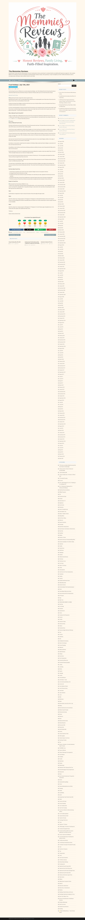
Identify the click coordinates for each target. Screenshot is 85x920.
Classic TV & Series (62, 565)
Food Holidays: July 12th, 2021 (15, 234)
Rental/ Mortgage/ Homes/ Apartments (66, 769)
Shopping (61, 788)
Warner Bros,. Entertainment (64, 887)
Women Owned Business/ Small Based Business (66, 899)
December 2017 (62, 365)
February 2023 (62, 232)
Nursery (60, 731)
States (60, 799)
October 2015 (61, 421)
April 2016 (61, 408)
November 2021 (62, 264)
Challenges (61, 552)
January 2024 (61, 208)
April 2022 (61, 253)
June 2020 (61, 301)
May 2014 (61, 449)
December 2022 (62, 236)
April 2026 (61, 150)
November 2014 (62, 436)
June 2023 (61, 223)
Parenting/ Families (62, 740)
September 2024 (62, 191)
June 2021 (61, 275)
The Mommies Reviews (18, 71)
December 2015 (62, 417)
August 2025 (61, 167)
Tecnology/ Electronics (63, 820)
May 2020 (61, 303)
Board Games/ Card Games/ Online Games (67, 528)
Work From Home (62, 904)
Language (61, 673)
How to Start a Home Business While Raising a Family (67, 93)
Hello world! (72, 118)
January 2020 (61, 311)
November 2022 (62, 238)
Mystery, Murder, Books (63, 720)
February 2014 (62, 456)
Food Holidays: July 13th (17, 232)
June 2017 (61, 378)
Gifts (60, 638)
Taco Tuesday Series (63, 805)
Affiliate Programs (62, 492)
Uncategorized (62, 864)
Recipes (60, 763)
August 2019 (61, 322)
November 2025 (62, 160)
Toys (60, 851)
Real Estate (61, 761)
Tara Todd (61, 120)
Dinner (60, 589)
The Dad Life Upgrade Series (64, 828)
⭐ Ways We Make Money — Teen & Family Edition (67, 911)
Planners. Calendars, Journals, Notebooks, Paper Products (67, 745)
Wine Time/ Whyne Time (63, 896)
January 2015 (61, 432)
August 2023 (61, 219)
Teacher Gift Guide (62, 817)
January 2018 (61, 363)
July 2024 (61, 195)
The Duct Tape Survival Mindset (65, 834)
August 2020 (61, 296)
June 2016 (61, 404)
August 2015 (61, 426)
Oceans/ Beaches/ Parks (63, 733)
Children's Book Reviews (63, 556)
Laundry (60, 675)
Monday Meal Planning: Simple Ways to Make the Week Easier (67, 105)
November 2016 (62, 393)
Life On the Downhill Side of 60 (64, 681)
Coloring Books (62, 569)
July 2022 (61, 247)
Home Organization (62, 658)
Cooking (60, 576)
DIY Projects (61, 595)
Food (60, 632)
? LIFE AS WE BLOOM (63, 472)
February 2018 (62, 361)
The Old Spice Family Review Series (65, 842)
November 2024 (62, 186)
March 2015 (61, 430)
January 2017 (61, 389)
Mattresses (61, 699)
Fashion (60, 625)
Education (61, 608)
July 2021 (61, 273)
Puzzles (60, 758)
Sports (60, 794)
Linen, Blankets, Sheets (63, 686)
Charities (61, 554)
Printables (61, 756)
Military (60, 705)
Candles (60, 546)
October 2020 (61, 292)
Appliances (61, 502)
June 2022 (61, 249)
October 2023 (61, 214)
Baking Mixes (61, 515)
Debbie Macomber (62, 582)
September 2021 (62, 268)
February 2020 (62, 309)
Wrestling (61, 908)
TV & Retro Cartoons (63, 859)
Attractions (61, 507)
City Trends (61, 563)
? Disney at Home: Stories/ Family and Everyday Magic (66, 469)
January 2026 (61, 156)
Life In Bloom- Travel (63, 679)
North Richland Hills (62, 729)
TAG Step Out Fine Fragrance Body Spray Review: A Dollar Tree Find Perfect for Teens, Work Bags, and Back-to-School (67, 101)
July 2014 (61, 445)
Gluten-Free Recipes (63, 643)
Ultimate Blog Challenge (63, 861)
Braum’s (10, 118)
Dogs (60, 597)
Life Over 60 (61, 684)
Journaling (61, 666)
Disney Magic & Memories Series (65, 591)
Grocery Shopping (62, 645)
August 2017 (61, 374)
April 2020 (61, 305)
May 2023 (61, 225)
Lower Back (61, 690)
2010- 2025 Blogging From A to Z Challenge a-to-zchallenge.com (67, 483)
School (60, 784)
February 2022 (62, 257)
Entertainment (62, 610)
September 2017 (62, 372)
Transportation (62, 853)
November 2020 (62, 290)
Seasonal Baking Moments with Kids (66, 786)
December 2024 (62, 184)
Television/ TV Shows (63, 824)
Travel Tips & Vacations (63, 857)
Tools (60, 846)
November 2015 (62, 419)
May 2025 (61, 173)
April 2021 (61, 279)
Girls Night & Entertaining (63, 640)
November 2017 (62, 367)
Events (60, 612)
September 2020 (62, 294)
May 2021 (61, 277)
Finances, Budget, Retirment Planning (66, 630)
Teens (60, 822)
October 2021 (61, 266)
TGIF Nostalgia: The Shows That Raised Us (67, 826)
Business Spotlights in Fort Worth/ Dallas (66, 541)
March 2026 (61, 152)
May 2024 (61, 199)
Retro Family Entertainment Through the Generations (66, 777)
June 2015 (61, 428)
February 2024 (62, 206)
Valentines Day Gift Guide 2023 (65, 872)
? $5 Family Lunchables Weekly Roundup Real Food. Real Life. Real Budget (67, 466)
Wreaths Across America (63, 906)
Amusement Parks (62, 496)
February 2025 (62, 180)
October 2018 (61, 344)
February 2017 (62, 387)
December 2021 (62, 262)
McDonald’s (16, 118)
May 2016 (61, 406)
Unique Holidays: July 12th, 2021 (50, 234)
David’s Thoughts (21, 80)
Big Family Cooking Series (64, 526)
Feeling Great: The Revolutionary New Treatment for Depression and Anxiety (32, 243)
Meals (60, 701)
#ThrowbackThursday (63, 478)
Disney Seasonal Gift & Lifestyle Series (66, 593)
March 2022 (61, 255)
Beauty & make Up (62, 522)
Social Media (61, 792)
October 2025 (61, 163)
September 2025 (62, 165)
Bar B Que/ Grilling (62, 518)
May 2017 (61, 380)
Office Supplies (62, 735)
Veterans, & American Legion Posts (65, 874)
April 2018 (61, 357)
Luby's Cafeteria (62, 692)
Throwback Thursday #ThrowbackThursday (67, 844)
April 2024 (61, 201)
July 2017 (61, 376)
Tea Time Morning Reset (63, 813)
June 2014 (61, 447)
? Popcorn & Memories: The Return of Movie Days (67, 475)
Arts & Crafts (61, 505)
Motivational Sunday (63, 712)
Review (60, 779)
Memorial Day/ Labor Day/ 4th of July (66, 703)
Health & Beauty (62, 651)
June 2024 (61, 197)
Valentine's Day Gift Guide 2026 (65, 866)
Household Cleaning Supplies (64, 662)
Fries (24, 232)
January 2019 (61, 337)
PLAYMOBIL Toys (62, 748)
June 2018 (61, 352)
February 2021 (62, 283)
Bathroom (61, 520)
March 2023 (61, 229)
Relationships (61, 765)
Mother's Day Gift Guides (63, 709)
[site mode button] (73, 80)
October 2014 (61, 439)
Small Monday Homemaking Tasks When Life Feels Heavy (67, 97)
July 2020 (61, 298)
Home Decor (61, 656)
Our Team (14, 80)
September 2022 (62, 242)
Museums (61, 716)
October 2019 (61, 318)
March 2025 (61, 178)
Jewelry (60, 664)
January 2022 (61, 260)
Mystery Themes (31, 918)
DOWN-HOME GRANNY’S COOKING (65, 602)
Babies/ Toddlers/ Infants (64, 513)
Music (60, 718)
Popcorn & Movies (62, 750)
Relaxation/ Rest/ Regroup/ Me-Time (66, 767)
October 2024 (61, 188)
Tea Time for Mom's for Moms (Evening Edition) (66, 811)
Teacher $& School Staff (63, 815)
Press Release (62, 754)
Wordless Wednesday (63, 902)
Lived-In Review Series (63, 688)
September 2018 (62, 346)
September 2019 (62, 320)
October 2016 (61, 395)
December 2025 (62, 158)
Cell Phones (61, 550)
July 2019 (61, 324)
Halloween (61, 647)
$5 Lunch (61, 480)
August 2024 (61, 193)
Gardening (61, 636)
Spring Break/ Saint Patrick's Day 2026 (66, 797)
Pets (60, 742)
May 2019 (61, 329)
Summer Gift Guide (62, 801)
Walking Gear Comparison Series (65, 881)
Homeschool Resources (63, 660)
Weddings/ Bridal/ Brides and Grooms (66, 892)
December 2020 (62, 288)
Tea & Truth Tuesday (63, 807)
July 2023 (61, 221)
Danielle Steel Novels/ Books (64, 580)
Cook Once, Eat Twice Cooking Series (66, 571)
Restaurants (61, 771)
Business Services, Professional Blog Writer (67, 539)
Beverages (61, 524)
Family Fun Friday (62, 621)
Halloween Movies (62, 649)
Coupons (61, 578)
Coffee (60, 567)
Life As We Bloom (62, 677)
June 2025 (61, 171)
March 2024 (61, 204)
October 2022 (61, 240)
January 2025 (61, 182)
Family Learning (62, 623)
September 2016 (62, 398)
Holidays (60, 653)
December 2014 (62, 434)
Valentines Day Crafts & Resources (65, 868)
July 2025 (61, 169)
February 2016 (62, 413)
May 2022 (61, 251)
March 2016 (61, 411)
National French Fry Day (31, 232)
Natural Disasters (62, 722)
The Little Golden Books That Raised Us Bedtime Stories (66, 837)
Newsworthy (61, 727)
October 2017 (61, 370)
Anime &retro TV (62, 500)
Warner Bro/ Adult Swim (63, 885)
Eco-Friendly (61, 606)
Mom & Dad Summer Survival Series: (66, 707)
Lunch (60, 694)
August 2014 (61, 443)
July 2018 (61, 350)
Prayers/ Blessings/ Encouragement (66, 752)
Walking (60, 879)
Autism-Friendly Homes (63, 509)
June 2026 (61, 145)
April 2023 (61, 227)
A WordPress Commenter (64, 118)
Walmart (60, 883)
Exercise (60, 617)
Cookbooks (61, 574)
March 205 (61, 458)
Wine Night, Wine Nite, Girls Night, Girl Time (67, 894)
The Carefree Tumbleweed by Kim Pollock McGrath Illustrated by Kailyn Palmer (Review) (67, 122)
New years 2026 (62, 725)
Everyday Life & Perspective (64, 615)
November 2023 (62, 212)
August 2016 (61, 400)
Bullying (60, 535)
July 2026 (61, 143)
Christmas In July (62, 561)
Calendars (61, 543)
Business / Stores (62, 537)
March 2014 (61, 454)
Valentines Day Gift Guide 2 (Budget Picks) (67, 870)
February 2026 (62, 154)
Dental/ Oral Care (62, 584)
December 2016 (62, 391)
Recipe (37, 232)
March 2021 (61, 281)
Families (60, 619)
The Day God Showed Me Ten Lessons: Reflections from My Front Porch (66, 831)
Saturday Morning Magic (63, 781)
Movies (60, 714)
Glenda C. (17, 88)
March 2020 (61, 307)
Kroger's (60, 671)
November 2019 (62, 316)
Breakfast (61, 533)
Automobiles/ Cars (62, 511)
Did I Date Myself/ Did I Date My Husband (66, 587)
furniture (61, 634)
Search (59, 83)
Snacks (60, 790)
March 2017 (61, 385)
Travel (60, 855)
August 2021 (61, 270)
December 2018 (62, 339)
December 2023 (62, 210)
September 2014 (62, 441)
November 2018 (62, 342)
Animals (60, 498)
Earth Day (61, 604)
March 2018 (61, 359)
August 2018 (61, 348)
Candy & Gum (61, 548)
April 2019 (61, 331)
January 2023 (61, 234)
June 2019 (61, 326)
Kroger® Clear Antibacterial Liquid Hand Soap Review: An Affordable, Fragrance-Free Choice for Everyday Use (67, 110)
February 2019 (62, 335)
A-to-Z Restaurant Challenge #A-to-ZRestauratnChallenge (66, 487)
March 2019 (61, 333)
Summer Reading (62, 803)
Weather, (61, 889)
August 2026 (61, 141)
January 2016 (61, 415)
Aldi (60, 494)
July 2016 (61, 402)
